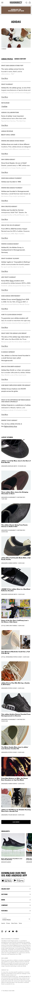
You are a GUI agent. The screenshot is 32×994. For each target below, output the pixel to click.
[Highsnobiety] (16, 3)
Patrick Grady (17, 657)
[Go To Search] (26, 3)
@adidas (4, 106)
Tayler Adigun (12, 814)
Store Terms (14, 923)
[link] (16, 453)
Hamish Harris (12, 563)
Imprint (3, 923)
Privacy (8, 923)
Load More (16, 822)
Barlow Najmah (6, 862)
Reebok (18, 299)
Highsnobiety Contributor (16, 497)
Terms (20, 923)
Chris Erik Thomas (11, 625)
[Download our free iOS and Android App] (6, 880)
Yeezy (12, 281)
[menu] (2, 3)
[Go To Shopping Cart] (30, 3)
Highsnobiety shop (10, 426)
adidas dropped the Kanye (17, 286)
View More (4, 78)
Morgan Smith (12, 466)
